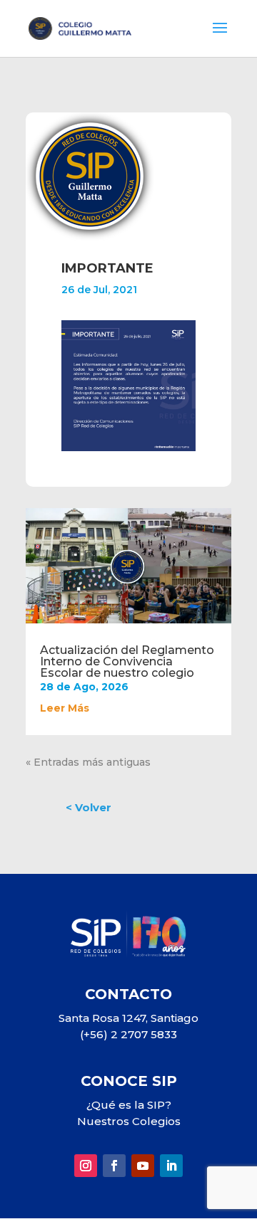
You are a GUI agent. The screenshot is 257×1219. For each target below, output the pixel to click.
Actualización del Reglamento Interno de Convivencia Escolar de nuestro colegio (127, 661)
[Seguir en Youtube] (142, 1165)
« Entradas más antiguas (88, 762)
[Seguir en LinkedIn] (171, 1165)
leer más (64, 708)
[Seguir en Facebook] (114, 1165)
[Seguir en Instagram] (85, 1165)
